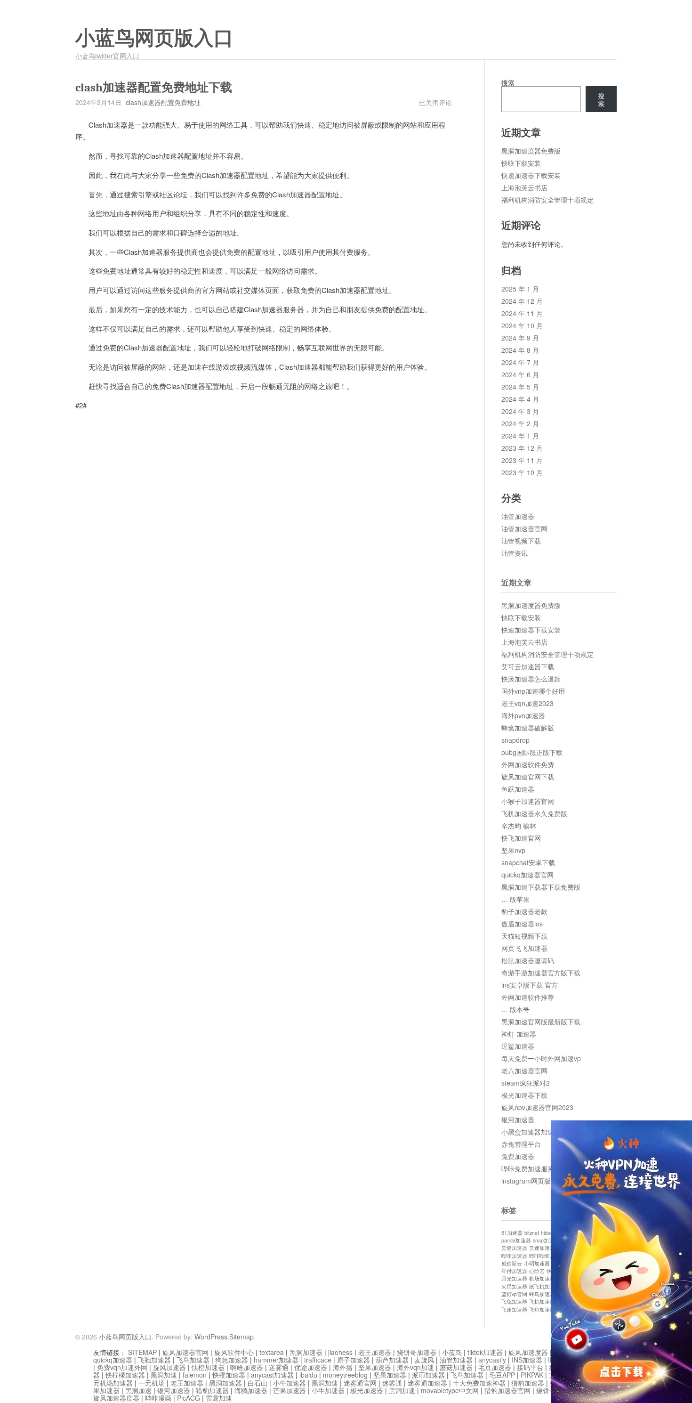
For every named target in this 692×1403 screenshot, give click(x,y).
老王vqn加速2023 (527, 703)
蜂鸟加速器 (542, 1294)
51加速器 (512, 1232)
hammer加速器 (276, 1359)
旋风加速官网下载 (527, 776)
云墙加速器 (514, 1247)
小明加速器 (537, 1263)
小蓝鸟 (452, 1352)
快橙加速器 (208, 1367)
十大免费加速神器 (479, 1382)
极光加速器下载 (524, 1095)
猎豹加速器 (527, 1382)
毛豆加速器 (494, 1367)
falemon (195, 1374)
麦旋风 (424, 1359)
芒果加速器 (289, 1390)
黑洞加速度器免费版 (531, 150)
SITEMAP (142, 1352)
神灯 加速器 (518, 1033)
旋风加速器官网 (185, 1352)
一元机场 (151, 1382)
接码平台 (530, 1367)
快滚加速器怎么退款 (531, 678)
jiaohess (340, 1352)
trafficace (317, 1359)
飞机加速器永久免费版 (534, 813)
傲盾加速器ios (522, 923)
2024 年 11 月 (522, 313)
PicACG (188, 1398)
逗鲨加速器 (517, 1046)
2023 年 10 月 (522, 472)
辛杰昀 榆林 (518, 825)
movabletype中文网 (450, 1390)
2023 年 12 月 (522, 448)
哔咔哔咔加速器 (547, 1255)
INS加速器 (527, 1359)
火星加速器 (514, 1286)
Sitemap (241, 1336)
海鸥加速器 (250, 1390)
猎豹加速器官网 (507, 1390)
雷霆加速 (219, 1398)
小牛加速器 (289, 1382)
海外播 (343, 1367)
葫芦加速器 (392, 1359)
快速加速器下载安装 (531, 175)
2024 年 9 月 (520, 337)
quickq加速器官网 (527, 874)
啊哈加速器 (246, 1367)
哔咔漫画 (158, 1398)
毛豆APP (502, 1374)
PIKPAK (532, 1374)
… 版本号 (515, 1009)
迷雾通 (279, 1367)
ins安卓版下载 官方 (529, 984)
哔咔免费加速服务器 (531, 1168)
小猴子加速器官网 (527, 801)
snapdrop (515, 740)
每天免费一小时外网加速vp (541, 1058)
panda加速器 (516, 1240)
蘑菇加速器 (456, 1367)
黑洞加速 (164, 1374)
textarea (271, 1352)
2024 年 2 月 (520, 423)
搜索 (508, 82)
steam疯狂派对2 (525, 1082)
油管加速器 (517, 516)
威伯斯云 (511, 1263)
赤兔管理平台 (521, 1144)
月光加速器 (514, 1278)
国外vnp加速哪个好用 (533, 691)
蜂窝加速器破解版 (527, 727)
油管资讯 (514, 553)
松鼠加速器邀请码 (527, 960)
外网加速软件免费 (527, 764)
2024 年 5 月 (520, 386)
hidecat (549, 1232)
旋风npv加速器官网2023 (537, 1107)
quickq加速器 (112, 1359)
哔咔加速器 (514, 1255)
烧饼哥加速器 (416, 1352)
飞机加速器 (542, 1301)
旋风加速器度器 (116, 1398)
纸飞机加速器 (544, 1286)
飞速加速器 (514, 1309)
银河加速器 (517, 1119)
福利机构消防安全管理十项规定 (547, 199)
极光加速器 (366, 1390)
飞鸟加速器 (193, 1359)
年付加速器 (514, 1270)
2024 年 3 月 (520, 411)
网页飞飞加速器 (524, 948)
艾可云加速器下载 (527, 666)
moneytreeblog (345, 1374)
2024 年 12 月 (522, 301)
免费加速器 (517, 1156)
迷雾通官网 (360, 1382)
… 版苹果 (515, 899)
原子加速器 (353, 1359)
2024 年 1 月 (520, 435)
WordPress (210, 1336)
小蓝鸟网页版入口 (154, 38)
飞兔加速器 (514, 1301)
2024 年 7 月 (520, 362)
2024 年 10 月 (522, 325)
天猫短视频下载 (524, 936)
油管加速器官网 (524, 528)
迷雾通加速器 (427, 1382)
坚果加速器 (374, 1367)
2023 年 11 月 (522, 460)
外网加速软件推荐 (527, 997)
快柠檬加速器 (125, 1374)
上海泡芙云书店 (524, 187)
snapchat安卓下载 (528, 862)
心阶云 (537, 1270)
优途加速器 (310, 1367)
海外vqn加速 (415, 1367)
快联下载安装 (521, 163)
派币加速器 (428, 1374)
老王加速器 (374, 1352)
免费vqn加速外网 (122, 1367)
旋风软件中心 (234, 1352)
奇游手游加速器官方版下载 (540, 972)
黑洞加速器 (306, 1352)
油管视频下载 (521, 540)
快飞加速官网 (521, 838)
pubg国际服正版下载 (532, 752)
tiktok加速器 (485, 1352)
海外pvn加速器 (523, 715)
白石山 (257, 1382)
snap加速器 (546, 1240)
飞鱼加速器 (542, 1309)
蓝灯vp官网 (514, 1294)
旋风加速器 (169, 1367)
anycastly (492, 1359)
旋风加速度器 (528, 1352)
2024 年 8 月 (520, 350)
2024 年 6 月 (520, 374)
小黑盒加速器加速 (527, 1131)
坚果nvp (513, 850)
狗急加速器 (231, 1359)
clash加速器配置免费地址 (163, 102)
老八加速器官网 (524, 1070)
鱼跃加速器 (517, 789)
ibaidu (308, 1374)
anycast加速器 (272, 1374)
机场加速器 (542, 1278)
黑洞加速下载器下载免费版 (540, 887)
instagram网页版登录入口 (539, 1180)
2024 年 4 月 (520, 399)
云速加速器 (542, 1247)
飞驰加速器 (154, 1359)
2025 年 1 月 (520, 288)
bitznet (531, 1232)
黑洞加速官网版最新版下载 (540, 1021)
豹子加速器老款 (524, 911)
